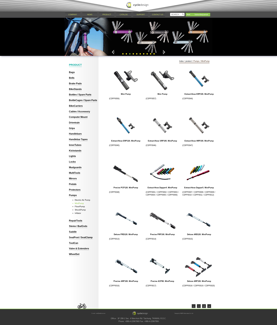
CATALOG (124, 15)
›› (209, 306)
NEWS (89, 15)
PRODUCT (106, 15)
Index (181, 61)
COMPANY (72, 15)
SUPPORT (140, 15)
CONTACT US (157, 15)
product (189, 61)
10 (154, 53)
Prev (113, 52)
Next (164, 52)
